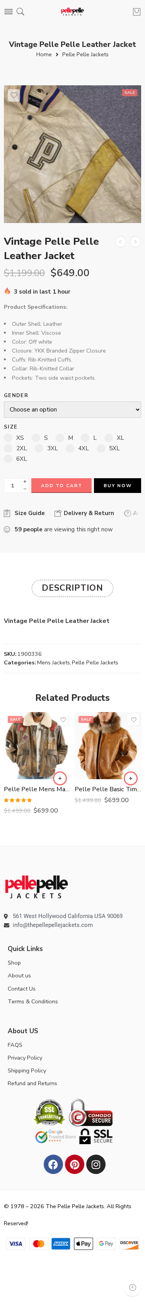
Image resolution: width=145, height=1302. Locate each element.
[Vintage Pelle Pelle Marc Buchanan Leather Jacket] (135, 241)
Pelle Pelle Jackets (85, 54)
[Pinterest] (74, 1164)
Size (10, 427)
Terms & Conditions (33, 1001)
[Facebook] (53, 1164)
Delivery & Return (88, 513)
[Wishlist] (14, 95)
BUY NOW (118, 485)
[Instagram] (96, 1164)
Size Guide (28, 513)
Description (72, 588)
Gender (16, 395)
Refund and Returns (32, 1083)
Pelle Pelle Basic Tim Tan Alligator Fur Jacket (108, 789)
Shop (14, 963)
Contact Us (22, 988)
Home (44, 54)
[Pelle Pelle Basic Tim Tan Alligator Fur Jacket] (108, 745)
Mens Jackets (53, 662)
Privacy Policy (25, 1058)
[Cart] (136, 12)
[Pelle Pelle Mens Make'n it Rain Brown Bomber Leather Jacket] (37, 745)
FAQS (15, 1045)
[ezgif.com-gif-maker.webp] (72, 154)
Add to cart (61, 485)
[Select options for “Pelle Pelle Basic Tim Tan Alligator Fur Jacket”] (131, 778)
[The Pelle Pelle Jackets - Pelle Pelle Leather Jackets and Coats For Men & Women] (72, 12)
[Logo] (36, 886)
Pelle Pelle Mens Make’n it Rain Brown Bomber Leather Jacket (37, 789)
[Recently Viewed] (132, 1287)
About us (19, 975)
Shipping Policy (27, 1070)
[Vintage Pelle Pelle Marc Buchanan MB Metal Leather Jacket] (120, 241)
